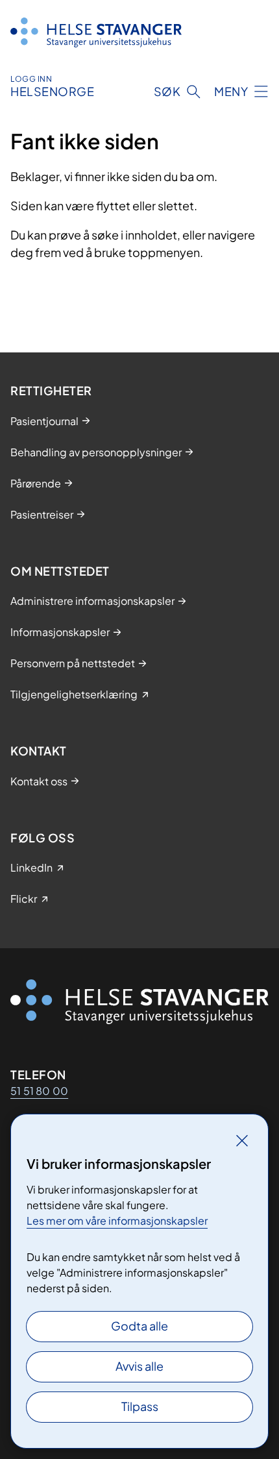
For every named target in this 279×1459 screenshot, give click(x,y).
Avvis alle (139, 1365)
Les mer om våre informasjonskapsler (117, 1220)
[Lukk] (242, 1140)
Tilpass (139, 1406)
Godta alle (139, 1325)
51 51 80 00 (39, 1090)
